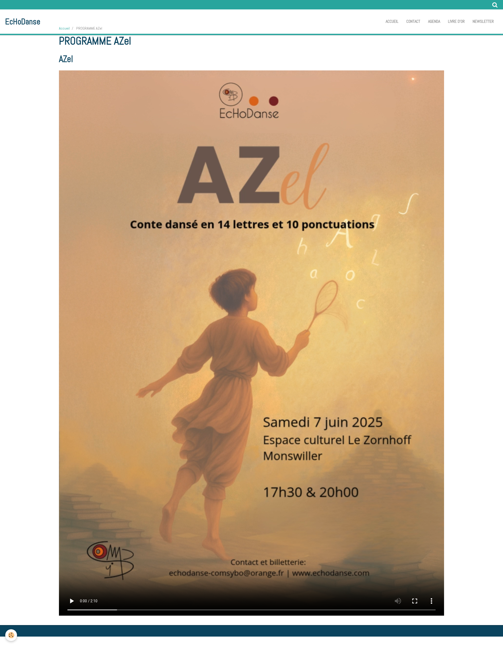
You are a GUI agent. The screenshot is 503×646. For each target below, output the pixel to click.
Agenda (434, 21)
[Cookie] (11, 635)
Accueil (392, 21)
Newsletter (483, 21)
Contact (413, 21)
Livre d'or (456, 21)
